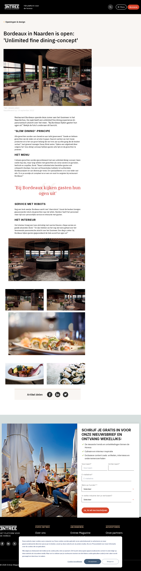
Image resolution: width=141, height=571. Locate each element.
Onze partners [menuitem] (114, 533)
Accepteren (92, 561)
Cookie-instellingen (75, 561)
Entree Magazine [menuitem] (80, 533)
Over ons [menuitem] (40, 533)
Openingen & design (15, 22)
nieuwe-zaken (13, 108)
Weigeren (110, 561)
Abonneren (133, 7)
